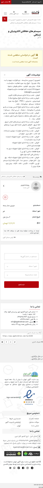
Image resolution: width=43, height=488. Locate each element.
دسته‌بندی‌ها (25, 14)
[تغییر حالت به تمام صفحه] (40, 484)
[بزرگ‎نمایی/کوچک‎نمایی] (42, 484)
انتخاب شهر (5, 2)
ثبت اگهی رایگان (14, 14)
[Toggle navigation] (5, 14)
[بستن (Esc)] (35, 484)
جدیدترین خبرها (15, 418)
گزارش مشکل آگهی (8, 237)
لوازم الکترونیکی (32, 20)
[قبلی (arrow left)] (42, 487)
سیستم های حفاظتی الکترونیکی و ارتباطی (12, 177)
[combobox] (21, 266)
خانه (39, 20)
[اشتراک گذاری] (37, 484)
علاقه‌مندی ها (26, 2)
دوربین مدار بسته (9, 205)
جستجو (22, 284)
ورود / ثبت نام (36, 2)
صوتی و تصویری (21, 20)
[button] (21, 75)
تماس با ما (35, 426)
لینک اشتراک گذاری (33, 333)
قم (38, 37)
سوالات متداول (34, 422)
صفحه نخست (34, 418)
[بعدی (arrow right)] (40, 487)
